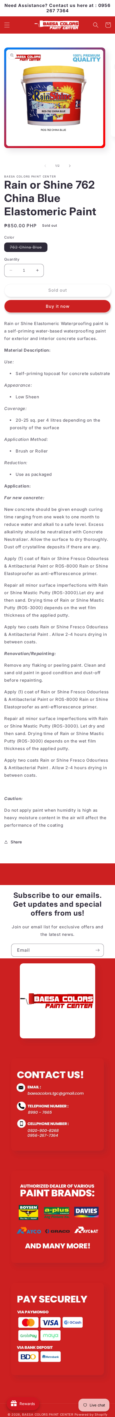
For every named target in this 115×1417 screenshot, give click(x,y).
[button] (7, 25)
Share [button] (16, 841)
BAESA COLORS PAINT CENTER (47, 1414)
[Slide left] (45, 166)
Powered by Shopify (91, 1414)
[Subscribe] (97, 950)
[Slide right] (70, 166)
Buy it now (58, 306)
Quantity (11, 259)
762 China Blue (28, 248)
